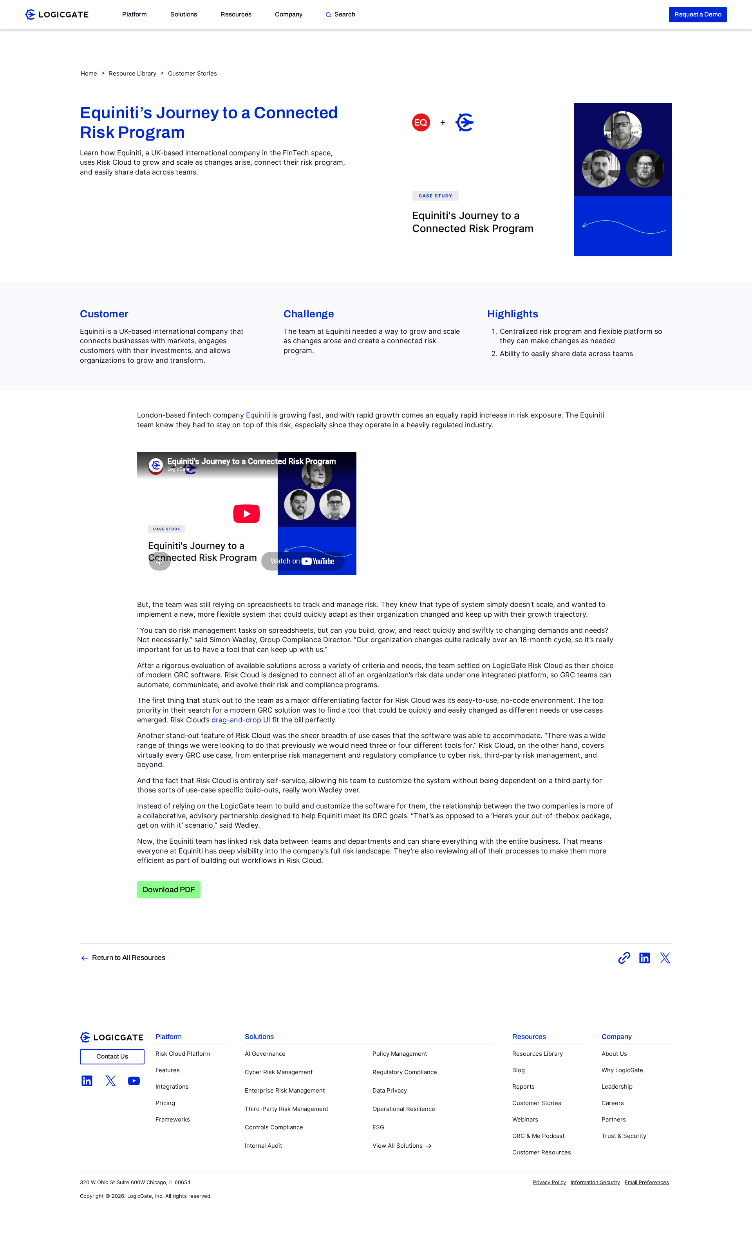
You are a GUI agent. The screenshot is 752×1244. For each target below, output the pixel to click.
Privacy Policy (549, 1182)
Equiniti (258, 415)
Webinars (525, 1119)
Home (89, 73)
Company (288, 14)
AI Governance (265, 1053)
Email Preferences (647, 1182)
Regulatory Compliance (404, 1072)
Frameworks (172, 1119)
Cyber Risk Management (279, 1072)
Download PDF (169, 890)
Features (167, 1070)
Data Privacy (389, 1090)
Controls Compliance (274, 1127)
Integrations (172, 1086)
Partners (614, 1119)
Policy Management (399, 1053)
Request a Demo (697, 14)
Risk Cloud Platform (182, 1053)
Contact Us (112, 1056)
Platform (134, 14)
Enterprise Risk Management (285, 1090)
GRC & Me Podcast (538, 1136)
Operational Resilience (403, 1109)
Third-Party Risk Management (286, 1109)
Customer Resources (541, 1152)
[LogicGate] (57, 14)
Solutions (183, 14)
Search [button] (344, 14)
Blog (518, 1070)
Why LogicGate (622, 1070)
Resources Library (537, 1053)
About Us (614, 1053)
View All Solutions (397, 1145)
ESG (378, 1127)
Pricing (165, 1103)
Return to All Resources (128, 957)
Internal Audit (263, 1145)
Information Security (595, 1182)
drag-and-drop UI (241, 720)
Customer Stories (192, 73)
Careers (613, 1103)
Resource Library (132, 73)
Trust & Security (624, 1136)
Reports (523, 1086)
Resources (236, 14)
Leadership (617, 1086)
